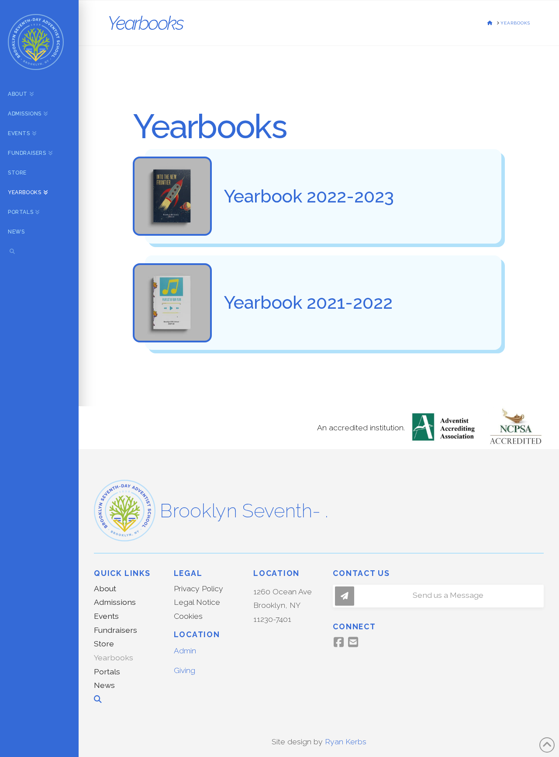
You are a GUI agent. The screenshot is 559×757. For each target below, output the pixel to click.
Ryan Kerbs (345, 741)
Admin (185, 650)
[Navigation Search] (39, 252)
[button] (438, 596)
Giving (184, 670)
